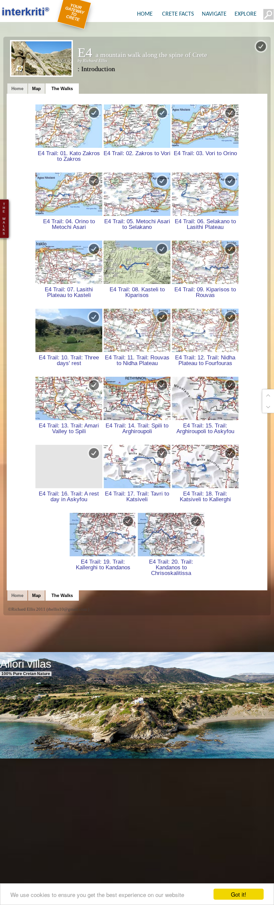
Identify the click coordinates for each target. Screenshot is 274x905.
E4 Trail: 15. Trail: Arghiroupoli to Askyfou (205, 428)
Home (17, 88)
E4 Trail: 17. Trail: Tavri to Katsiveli (137, 496)
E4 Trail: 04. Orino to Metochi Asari (69, 224)
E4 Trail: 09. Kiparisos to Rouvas (205, 292)
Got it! (238, 894)
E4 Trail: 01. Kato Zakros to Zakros (69, 156)
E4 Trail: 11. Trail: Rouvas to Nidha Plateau (137, 360)
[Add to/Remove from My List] (94, 112)
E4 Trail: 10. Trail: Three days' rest (69, 360)
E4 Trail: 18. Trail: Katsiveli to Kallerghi (205, 496)
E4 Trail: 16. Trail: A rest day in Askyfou (69, 496)
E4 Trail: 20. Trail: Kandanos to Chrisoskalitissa (171, 567)
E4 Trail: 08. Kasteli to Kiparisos (137, 292)
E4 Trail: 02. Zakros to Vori (137, 153)
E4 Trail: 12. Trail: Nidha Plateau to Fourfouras (205, 360)
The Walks (62, 88)
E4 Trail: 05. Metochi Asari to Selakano (137, 224)
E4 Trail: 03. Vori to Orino (205, 153)
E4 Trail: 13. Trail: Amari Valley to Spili (69, 428)
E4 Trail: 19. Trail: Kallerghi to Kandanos (103, 564)
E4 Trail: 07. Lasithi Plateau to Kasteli (69, 292)
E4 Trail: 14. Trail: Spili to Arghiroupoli (137, 428)
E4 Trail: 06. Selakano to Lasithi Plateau (205, 224)
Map (36, 88)
